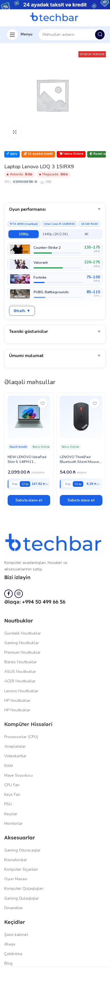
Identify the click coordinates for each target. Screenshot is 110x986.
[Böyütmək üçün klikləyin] (14, 132)
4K (86, 234)
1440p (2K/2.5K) (55, 234)
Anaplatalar (15, 746)
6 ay (14, 484)
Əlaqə (9, 944)
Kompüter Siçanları (21, 869)
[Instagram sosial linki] (18, 594)
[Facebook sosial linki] (8, 594)
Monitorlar (13, 823)
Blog (8, 963)
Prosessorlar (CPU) (21, 736)
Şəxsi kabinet (16, 934)
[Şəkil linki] (55, 543)
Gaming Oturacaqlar (22, 850)
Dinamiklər (13, 908)
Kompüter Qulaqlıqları (23, 888)
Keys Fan (12, 794)
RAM (8, 765)
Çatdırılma (13, 953)
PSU (8, 804)
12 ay (24, 484)
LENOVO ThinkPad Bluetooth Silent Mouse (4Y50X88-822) (79, 461)
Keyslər (10, 814)
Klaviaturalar (15, 859)
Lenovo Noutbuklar (21, 691)
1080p (24, 234)
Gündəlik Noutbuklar (22, 633)
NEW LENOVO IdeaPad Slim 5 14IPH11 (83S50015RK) (27, 461)
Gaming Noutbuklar (21, 643)
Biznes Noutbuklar (20, 662)
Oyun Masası (15, 879)
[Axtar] (100, 34)
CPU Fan (11, 785)
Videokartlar (15, 756)
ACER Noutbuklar (20, 681)
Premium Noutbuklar (22, 652)
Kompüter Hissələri (28, 724)
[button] (29, 500)
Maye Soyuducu (18, 775)
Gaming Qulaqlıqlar (21, 898)
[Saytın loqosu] (55, 17)
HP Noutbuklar (17, 700)
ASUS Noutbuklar (20, 671)
